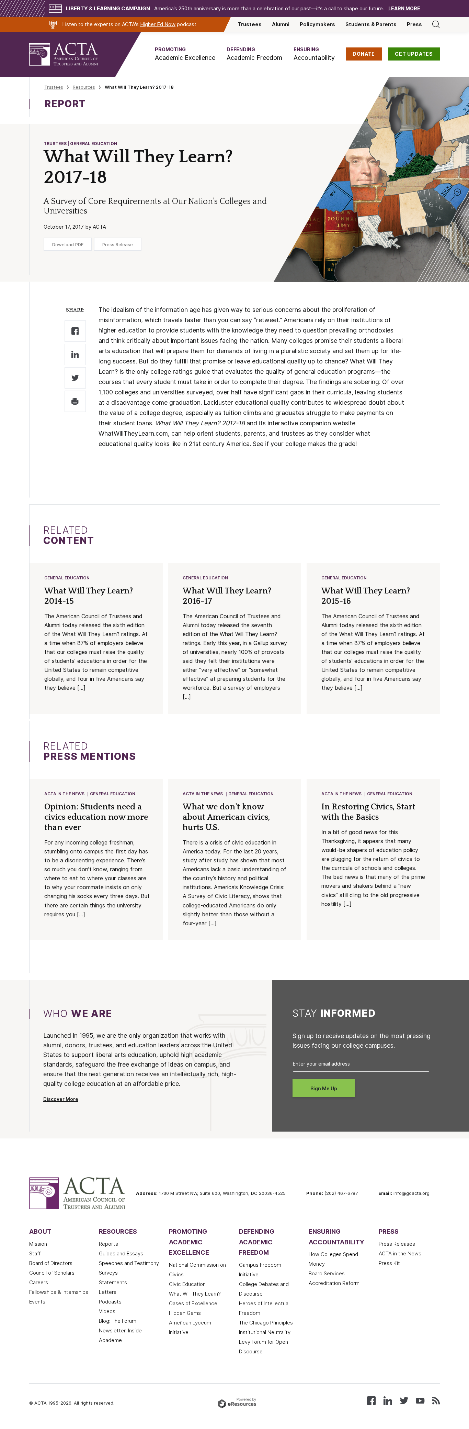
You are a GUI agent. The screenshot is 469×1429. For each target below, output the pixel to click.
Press (414, 24)
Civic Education (187, 1284)
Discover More (60, 1099)
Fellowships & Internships (58, 1292)
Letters (107, 1292)
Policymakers (317, 24)
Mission (38, 1244)
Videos (107, 1311)
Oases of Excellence (193, 1303)
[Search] (436, 24)
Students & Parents (371, 24)
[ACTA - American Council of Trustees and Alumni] (72, 54)
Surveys (108, 1273)
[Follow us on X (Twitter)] (404, 1400)
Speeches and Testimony (129, 1263)
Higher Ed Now (157, 24)
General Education (67, 577)
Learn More (404, 8)
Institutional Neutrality (264, 1332)
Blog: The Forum (117, 1321)
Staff (35, 1254)
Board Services (327, 1273)
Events (37, 1302)
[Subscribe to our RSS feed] (436, 1400)
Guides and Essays (121, 1254)
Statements (113, 1282)
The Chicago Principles (266, 1323)
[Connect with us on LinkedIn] (388, 1400)
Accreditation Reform (334, 1283)
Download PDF (67, 244)
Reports (108, 1244)
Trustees (250, 24)
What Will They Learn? (195, 1294)
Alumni (280, 24)
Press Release (117, 244)
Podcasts (110, 1302)
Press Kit (389, 1263)
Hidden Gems (185, 1313)
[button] (185, 54)
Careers (38, 1282)
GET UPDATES (414, 54)
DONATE (364, 54)
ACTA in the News (64, 793)
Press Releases (397, 1244)
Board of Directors (50, 1263)
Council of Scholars (52, 1273)
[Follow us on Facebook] (371, 1400)
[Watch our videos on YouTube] (420, 1400)
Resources (84, 87)
